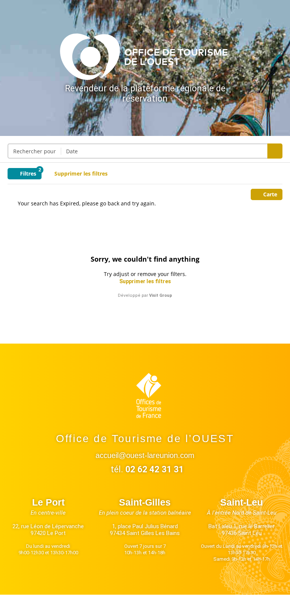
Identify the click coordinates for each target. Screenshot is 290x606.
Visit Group (160, 295)
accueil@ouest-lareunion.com (145, 455)
